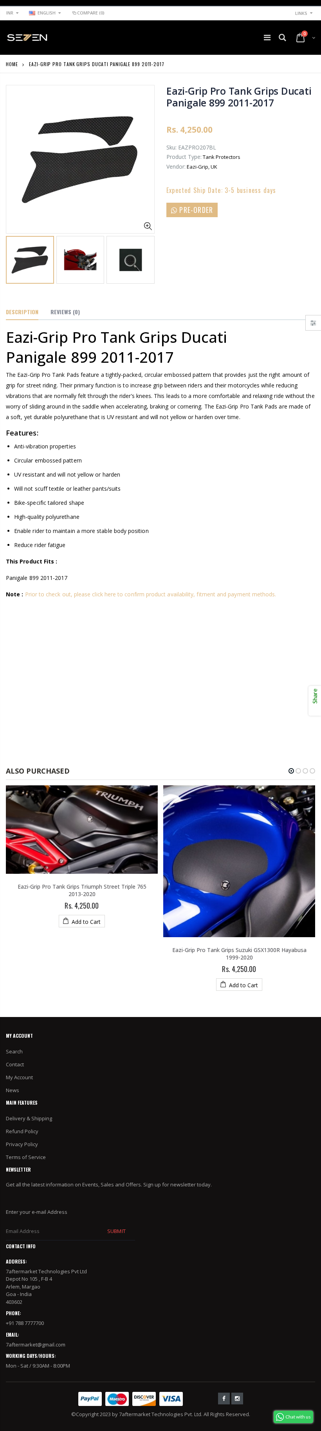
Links (301, 13)
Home (12, 64)
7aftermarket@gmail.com (35, 1344)
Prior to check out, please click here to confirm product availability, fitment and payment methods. (150, 594)
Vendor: (176, 166)
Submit (116, 1231)
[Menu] (267, 37)
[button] (291, 771)
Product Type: (184, 156)
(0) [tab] (65, 312)
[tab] (22, 312)
